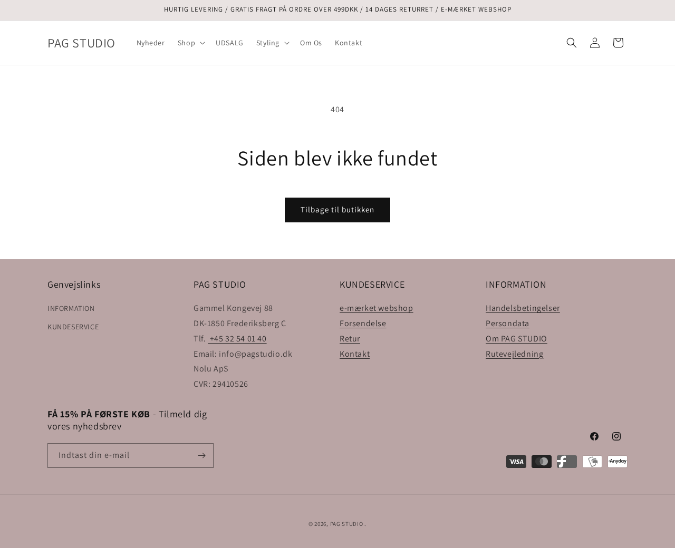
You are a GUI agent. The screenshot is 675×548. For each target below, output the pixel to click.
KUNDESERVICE (73, 326)
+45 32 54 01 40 (237, 338)
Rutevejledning (514, 353)
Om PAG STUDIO (516, 338)
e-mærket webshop (376, 308)
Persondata (507, 323)
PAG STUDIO (346, 523)
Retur (350, 338)
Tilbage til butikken (337, 209)
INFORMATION (71, 308)
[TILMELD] (201, 455)
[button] (190, 43)
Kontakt (355, 353)
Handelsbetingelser (523, 308)
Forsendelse (363, 323)
